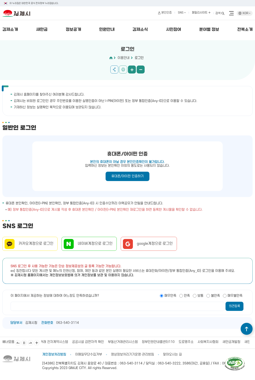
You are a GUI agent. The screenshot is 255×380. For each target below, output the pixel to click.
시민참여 (173, 29)
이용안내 (123, 58)
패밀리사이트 (200, 12)
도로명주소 (157, 342)
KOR (246, 13)
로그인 (139, 58)
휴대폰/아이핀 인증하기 (127, 176)
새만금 (42, 29)
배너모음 (36, 342)
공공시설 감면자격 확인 (59, 342)
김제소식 (140, 29)
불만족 (215, 296)
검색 (218, 13)
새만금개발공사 (226, 342)
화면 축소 (141, 69)
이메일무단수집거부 (88, 354)
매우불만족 (235, 296)
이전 (18, 342)
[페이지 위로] (247, 329)
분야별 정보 (209, 29)
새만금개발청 (203, 342)
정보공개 (73, 29)
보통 (200, 296)
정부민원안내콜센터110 (129, 342)
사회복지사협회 (179, 342)
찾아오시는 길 (172, 354)
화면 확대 (132, 69)
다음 (30, 342)
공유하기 (114, 69)
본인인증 (166, 12)
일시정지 (24, 342)
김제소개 (10, 29)
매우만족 (170, 296)
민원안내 (107, 29)
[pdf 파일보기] (235, 358)
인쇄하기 (123, 69)
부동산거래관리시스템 (94, 342)
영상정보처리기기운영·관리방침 (132, 354)
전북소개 (245, 29)
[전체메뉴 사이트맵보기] (231, 13)
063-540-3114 (67, 323)
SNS (181, 12)
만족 (187, 296)
